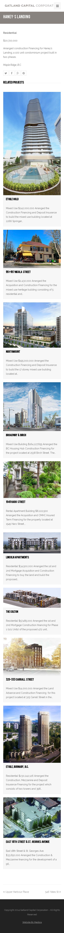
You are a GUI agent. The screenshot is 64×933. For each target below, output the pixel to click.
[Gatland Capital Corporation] (32, 5)
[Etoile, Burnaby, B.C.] (32, 734)
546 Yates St (52, 891)
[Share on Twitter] (5, 73)
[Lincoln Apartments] (32, 542)
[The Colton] (32, 598)
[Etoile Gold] (32, 143)
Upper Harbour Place (17, 891)
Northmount (13, 352)
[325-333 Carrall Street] (32, 656)
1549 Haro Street (15, 502)
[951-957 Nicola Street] (32, 249)
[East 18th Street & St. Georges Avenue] (32, 817)
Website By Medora (32, 922)
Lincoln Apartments (17, 558)
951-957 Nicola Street (18, 272)
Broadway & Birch (16, 435)
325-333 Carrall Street (20, 680)
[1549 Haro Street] (32, 479)
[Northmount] (32, 325)
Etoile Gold (12, 200)
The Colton (12, 612)
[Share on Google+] (17, 73)
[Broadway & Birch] (32, 406)
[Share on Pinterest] (23, 73)
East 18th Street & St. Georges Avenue (27, 842)
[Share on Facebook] (11, 73)
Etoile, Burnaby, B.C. (17, 767)
